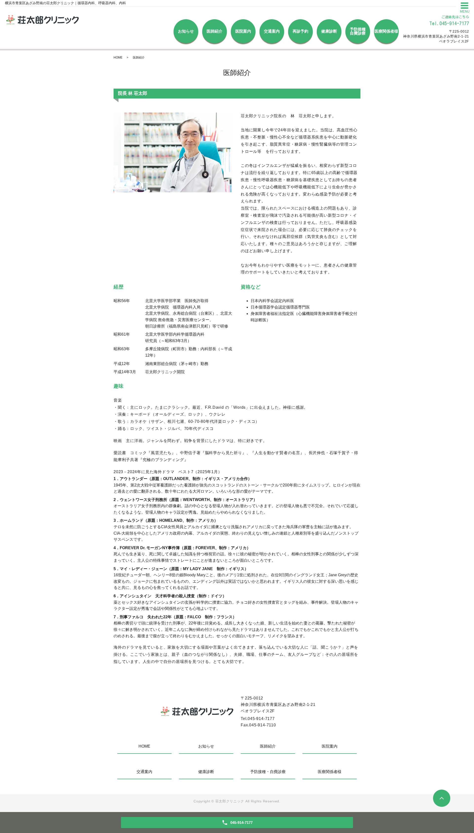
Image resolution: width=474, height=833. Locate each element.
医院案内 (243, 31)
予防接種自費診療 (358, 31)
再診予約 (300, 31)
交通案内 (272, 31)
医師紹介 (214, 31)
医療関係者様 (386, 31)
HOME (118, 57)
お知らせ (186, 31)
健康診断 (329, 31)
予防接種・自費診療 (268, 772)
